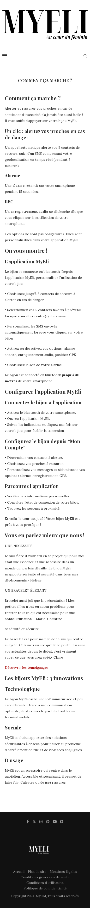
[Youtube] (55, 821)
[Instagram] (41, 821)
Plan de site (37, 871)
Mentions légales (63, 871)
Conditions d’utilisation (45, 883)
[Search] (85, 56)
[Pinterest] (47, 821)
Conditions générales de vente (45, 877)
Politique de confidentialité (45, 888)
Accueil (18, 871)
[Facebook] (28, 821)
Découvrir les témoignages (26, 667)
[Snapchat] (61, 821)
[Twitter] (34, 821)
